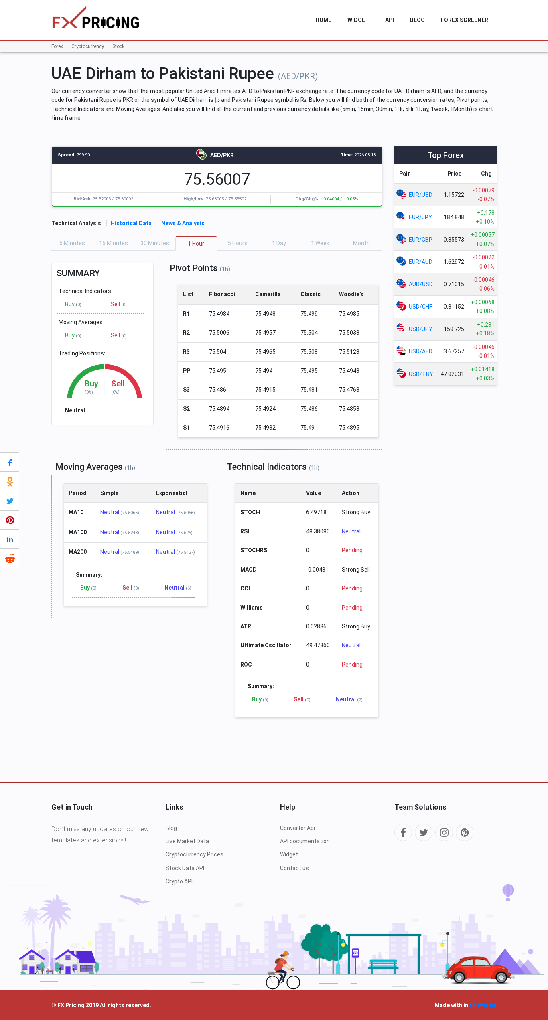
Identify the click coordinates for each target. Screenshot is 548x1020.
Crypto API (179, 881)
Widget (289, 854)
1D (279, 243)
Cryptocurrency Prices (194, 854)
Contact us (294, 868)
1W (320, 243)
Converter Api (297, 828)
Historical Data (131, 223)
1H (196, 243)
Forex (57, 46)
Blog (417, 20)
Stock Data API (185, 868)
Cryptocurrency (87, 46)
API (389, 20)
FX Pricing (483, 1005)
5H (238, 243)
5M (72, 243)
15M (113, 243)
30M (154, 243)
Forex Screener (464, 20)
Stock (118, 46)
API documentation (305, 841)
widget (358, 20)
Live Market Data (187, 841)
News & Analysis (183, 223)
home (323, 20)
